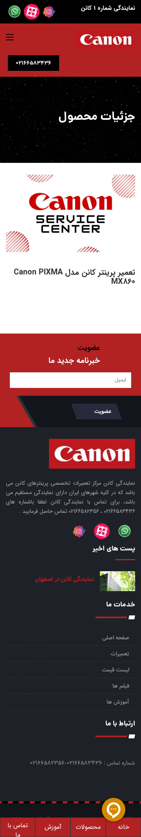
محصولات (88, 827)
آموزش (53, 827)
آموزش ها (118, 702)
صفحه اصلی (115, 637)
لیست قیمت (115, 670)
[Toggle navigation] (10, 38)
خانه (123, 827)
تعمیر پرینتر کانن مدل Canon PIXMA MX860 (74, 277)
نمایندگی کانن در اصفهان (64, 579)
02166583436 (33, 63)
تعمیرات (120, 653)
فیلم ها (120, 686)
